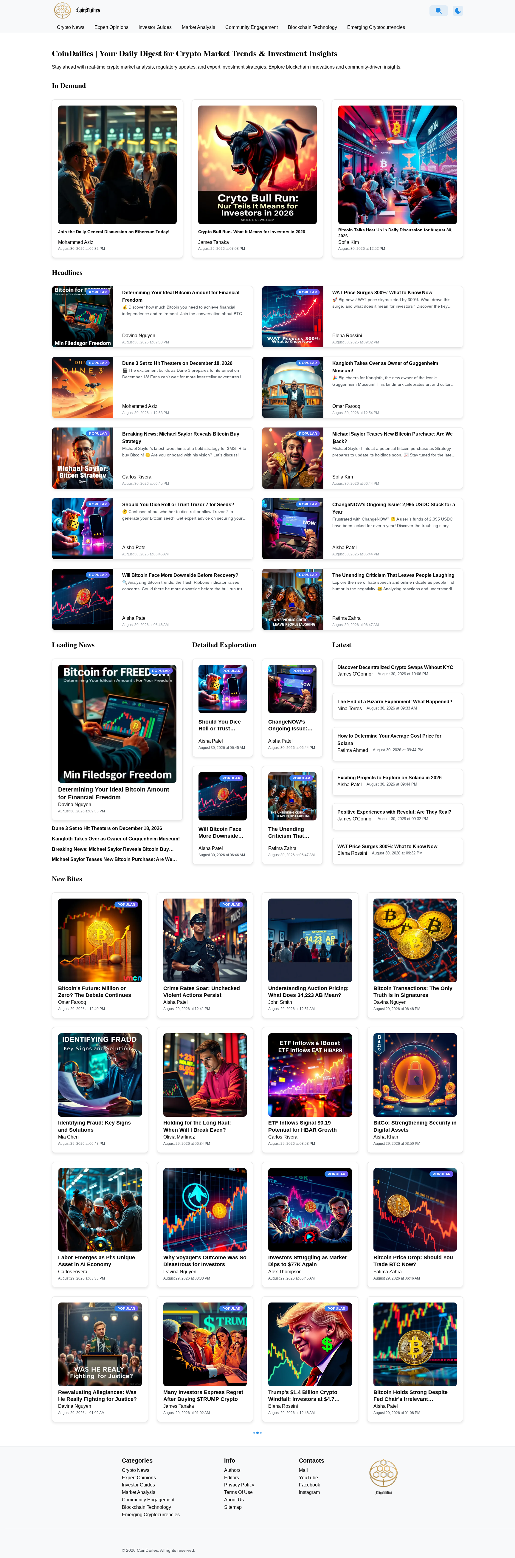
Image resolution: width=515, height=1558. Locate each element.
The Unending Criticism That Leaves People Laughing (393, 575)
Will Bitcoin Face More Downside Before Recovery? (180, 575)
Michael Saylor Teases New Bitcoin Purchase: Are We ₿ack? (112, 860)
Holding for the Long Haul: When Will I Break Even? (197, 1126)
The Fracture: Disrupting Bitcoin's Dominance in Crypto (202, 1530)
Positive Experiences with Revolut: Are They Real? (394, 811)
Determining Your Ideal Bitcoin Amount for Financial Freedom (113, 793)
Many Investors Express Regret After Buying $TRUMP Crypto (203, 1395)
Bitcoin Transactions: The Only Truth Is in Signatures (412, 991)
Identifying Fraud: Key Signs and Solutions (94, 1126)
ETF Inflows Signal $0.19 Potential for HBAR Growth (302, 1126)
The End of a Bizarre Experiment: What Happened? (394, 701)
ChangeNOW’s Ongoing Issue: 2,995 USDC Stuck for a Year (291, 725)
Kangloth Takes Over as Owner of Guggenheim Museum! (116, 838)
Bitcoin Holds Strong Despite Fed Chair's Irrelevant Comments (410, 1396)
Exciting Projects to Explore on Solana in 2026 (389, 777)
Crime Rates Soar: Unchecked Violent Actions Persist (201, 991)
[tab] (70, 27)
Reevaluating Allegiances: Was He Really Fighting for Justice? (97, 1395)
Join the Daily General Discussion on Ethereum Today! (114, 231)
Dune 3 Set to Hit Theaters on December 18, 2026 (177, 363)
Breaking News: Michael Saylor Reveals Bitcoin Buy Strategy (110, 850)
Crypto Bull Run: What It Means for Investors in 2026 (251, 231)
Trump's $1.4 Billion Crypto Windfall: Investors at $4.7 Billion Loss (302, 1396)
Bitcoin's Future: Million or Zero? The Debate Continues (94, 991)
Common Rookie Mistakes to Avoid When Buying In (94, 1530)
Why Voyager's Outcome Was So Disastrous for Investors (204, 1261)
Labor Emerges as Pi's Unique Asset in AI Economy (96, 1261)
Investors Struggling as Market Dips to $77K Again (307, 1261)
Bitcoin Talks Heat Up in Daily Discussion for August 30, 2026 (395, 232)
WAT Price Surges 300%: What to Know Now (382, 292)
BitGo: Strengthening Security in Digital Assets (415, 1126)
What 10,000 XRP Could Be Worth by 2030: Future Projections (407, 1530)
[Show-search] (438, 10)
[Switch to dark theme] (458, 11)
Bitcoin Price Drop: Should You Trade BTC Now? (413, 1261)
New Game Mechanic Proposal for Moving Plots (307, 1530)
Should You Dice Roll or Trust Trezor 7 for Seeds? (178, 504)
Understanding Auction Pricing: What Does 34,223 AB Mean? (308, 991)
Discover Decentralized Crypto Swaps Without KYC (395, 667)
